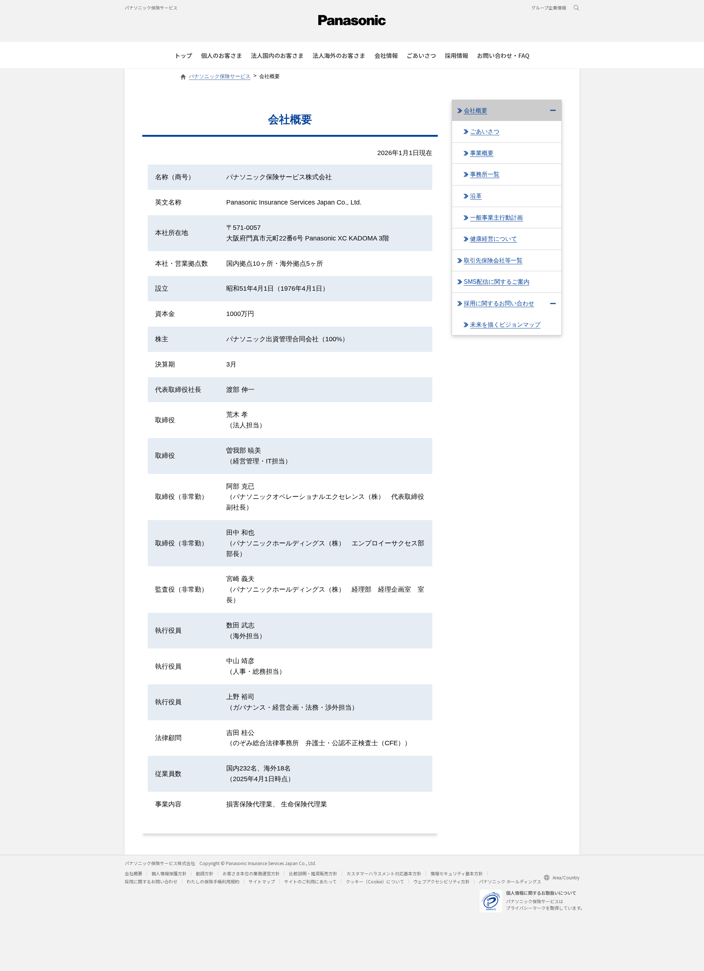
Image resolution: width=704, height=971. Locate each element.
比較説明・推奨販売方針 (313, 873)
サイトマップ (262, 881)
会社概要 (133, 873)
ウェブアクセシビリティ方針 (441, 881)
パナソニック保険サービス (151, 7)
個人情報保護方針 (169, 873)
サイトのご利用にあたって (310, 881)
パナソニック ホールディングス (510, 881)
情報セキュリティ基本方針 (456, 873)
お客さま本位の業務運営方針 (251, 873)
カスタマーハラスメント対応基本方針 (383, 873)
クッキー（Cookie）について (375, 881)
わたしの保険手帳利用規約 (213, 881)
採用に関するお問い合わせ (151, 881)
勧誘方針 (204, 873)
